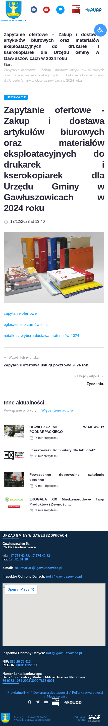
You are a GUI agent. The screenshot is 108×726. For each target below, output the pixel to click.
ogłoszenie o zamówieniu (25, 324)
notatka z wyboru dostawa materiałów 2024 (41, 335)
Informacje (16, 97)
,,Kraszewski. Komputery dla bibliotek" (62, 450)
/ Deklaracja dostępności (49, 692)
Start (8, 64)
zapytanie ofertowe (20, 313)
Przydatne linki (18, 692)
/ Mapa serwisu (55, 696)
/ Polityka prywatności (86, 692)
